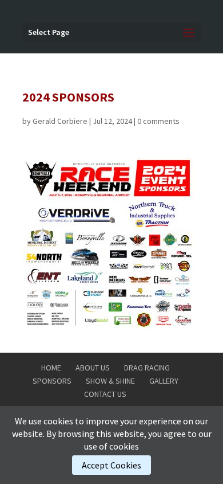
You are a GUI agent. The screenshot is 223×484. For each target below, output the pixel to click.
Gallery (163, 381)
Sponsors (52, 381)
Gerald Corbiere (60, 121)
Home (51, 367)
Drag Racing (147, 367)
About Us (92, 367)
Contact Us (105, 394)
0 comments (158, 121)
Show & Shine (110, 381)
